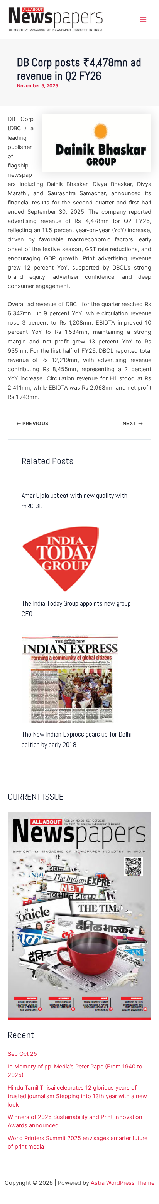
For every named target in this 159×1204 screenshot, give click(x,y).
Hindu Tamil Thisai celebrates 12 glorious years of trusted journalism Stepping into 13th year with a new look (77, 1096)
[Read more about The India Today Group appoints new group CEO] (60, 558)
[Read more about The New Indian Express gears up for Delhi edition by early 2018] (70, 678)
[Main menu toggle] (143, 19)
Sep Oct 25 (22, 1053)
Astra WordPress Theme (122, 1182)
